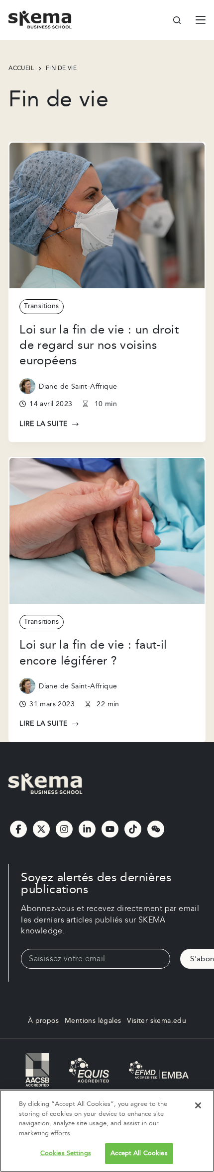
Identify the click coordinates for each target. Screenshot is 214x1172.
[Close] (198, 1105)
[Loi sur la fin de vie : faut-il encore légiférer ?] (107, 531)
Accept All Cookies (138, 1153)
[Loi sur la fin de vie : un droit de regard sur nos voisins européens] (107, 216)
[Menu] (201, 20)
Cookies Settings (65, 1153)
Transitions (41, 306)
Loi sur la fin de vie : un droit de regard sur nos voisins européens (99, 345)
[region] (107, 1130)
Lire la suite (43, 424)
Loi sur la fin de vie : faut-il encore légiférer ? (93, 653)
